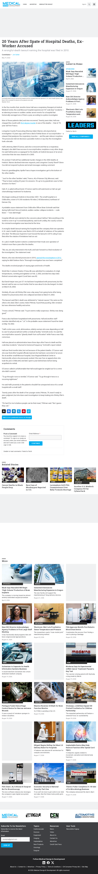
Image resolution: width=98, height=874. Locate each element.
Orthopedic (39, 623)
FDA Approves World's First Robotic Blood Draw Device (80, 628)
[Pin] (24, 411)
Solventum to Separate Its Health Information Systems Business (15, 667)
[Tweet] (19, 411)
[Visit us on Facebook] (48, 862)
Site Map (85, 867)
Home (5, 482)
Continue (36, 443)
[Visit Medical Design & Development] (10, 815)
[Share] (9, 411)
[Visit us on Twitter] (52, 862)
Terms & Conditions (54, 867)
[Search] (89, 4)
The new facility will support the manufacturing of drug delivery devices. (47, 594)
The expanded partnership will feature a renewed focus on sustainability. (79, 714)
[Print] (4, 411)
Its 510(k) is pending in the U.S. (45, 711)
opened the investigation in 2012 (48, 258)
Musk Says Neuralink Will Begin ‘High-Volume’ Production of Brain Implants (75, 74)
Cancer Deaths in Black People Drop (12, 486)
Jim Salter (16, 55)
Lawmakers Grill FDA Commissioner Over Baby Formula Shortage (60, 487)
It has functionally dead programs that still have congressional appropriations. (16, 636)
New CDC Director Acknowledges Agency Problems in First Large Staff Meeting (75, 99)
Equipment (38, 702)
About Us (13, 867)
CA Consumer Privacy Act (71, 867)
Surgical (6, 783)
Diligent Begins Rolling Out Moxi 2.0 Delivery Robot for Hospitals (48, 746)
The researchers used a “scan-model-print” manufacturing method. (49, 633)
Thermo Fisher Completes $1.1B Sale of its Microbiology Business (81, 788)
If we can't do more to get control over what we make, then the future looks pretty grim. (49, 793)
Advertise (31, 867)
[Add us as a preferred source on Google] (29, 411)
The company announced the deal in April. (80, 792)
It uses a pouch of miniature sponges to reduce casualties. (15, 714)
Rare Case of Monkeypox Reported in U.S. (36, 487)
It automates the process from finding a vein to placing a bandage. (79, 633)
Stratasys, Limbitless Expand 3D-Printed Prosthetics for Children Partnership (79, 708)
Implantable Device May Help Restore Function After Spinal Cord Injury (80, 747)
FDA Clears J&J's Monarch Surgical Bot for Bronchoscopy (16, 788)
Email (3, 835)
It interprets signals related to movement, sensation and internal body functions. (79, 755)
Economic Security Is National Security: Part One (46, 788)
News (4, 623)
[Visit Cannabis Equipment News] (54, 815)
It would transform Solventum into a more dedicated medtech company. (16, 673)
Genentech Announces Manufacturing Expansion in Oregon (75, 86)
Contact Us (22, 867)
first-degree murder (28, 123)
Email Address (34, 433)
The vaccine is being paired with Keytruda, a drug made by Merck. (80, 675)
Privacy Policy (41, 867)
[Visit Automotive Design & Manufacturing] (84, 815)
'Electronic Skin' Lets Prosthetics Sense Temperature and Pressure (74, 111)
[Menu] (94, 4)
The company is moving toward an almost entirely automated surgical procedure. (16, 596)
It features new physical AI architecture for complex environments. (48, 751)
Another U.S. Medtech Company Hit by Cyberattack (84, 488)
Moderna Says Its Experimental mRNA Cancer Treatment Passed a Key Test (80, 668)
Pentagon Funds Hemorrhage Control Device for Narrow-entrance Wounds (16, 708)
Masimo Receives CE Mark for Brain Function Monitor (48, 707)
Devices (37, 584)
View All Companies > (81, 136)
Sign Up (7, 845)
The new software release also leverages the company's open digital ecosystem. (16, 793)
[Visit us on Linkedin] (43, 862)
